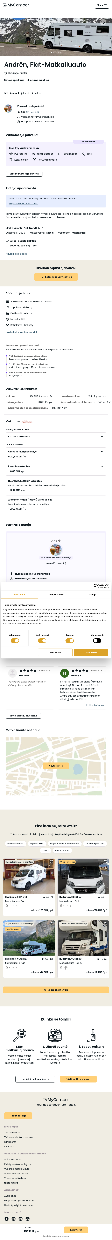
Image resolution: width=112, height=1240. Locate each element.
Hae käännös (96, 705)
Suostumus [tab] (19, 594)
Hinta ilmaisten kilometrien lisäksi (27, 408)
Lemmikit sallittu (15, 843)
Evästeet (9, 1146)
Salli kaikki (91, 652)
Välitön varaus (62, 850)
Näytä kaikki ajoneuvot (78, 1079)
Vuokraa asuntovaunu (16, 1173)
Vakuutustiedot (13, 1159)
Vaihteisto (64, 232)
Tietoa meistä (12, 1132)
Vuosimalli (11, 232)
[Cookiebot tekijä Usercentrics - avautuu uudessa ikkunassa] (96, 586)
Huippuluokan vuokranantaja (64, 843)
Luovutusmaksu (70, 396)
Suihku (45, 850)
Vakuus (10, 396)
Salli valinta (55, 652)
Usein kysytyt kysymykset (19, 1205)
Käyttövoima (37, 232)
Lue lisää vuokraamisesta (35, 1079)
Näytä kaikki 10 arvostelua (23, 715)
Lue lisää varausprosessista (56, 1236)
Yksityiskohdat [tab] (56, 594)
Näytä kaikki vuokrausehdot (21, 332)
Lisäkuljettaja (14, 402)
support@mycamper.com (19, 1200)
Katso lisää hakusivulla (56, 989)
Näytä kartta (56, 765)
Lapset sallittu (37, 843)
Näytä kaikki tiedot (16, 254)
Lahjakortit (10, 1142)
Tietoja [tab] (92, 594)
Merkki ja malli (14, 228)
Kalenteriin (76, 1229)
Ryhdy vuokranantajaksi (17, 1164)
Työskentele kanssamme (18, 1137)
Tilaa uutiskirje (18, 1115)
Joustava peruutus (95, 843)
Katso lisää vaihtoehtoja (58, 276)
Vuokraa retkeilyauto (16, 1178)
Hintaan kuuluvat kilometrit (77, 402)
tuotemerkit (11, 1183)
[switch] (42, 640)
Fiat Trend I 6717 (33, 228)
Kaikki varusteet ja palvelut (24, 173)
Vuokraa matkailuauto (17, 1169)
